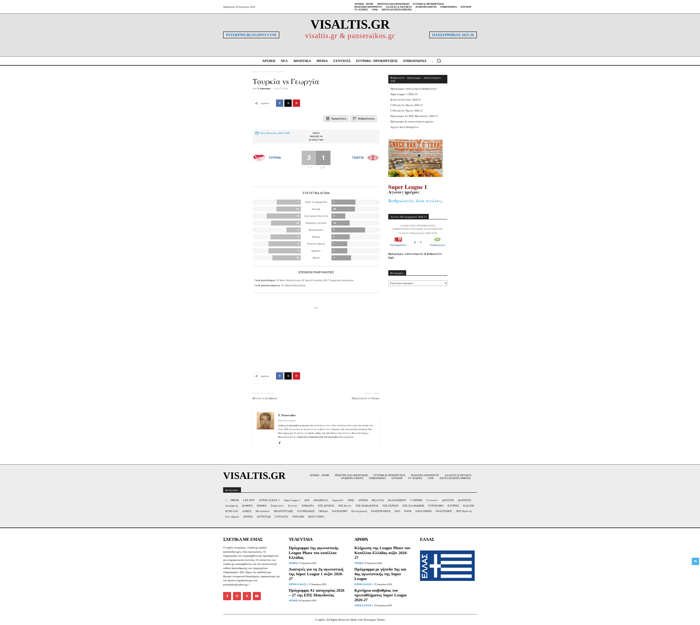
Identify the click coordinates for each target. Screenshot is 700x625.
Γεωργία (358, 157)
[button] (439, 60)
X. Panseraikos (264, 88)
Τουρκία (274, 157)
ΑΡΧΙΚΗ (293, 563)
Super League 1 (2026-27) (404, 94)
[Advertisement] (316, 332)
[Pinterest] (296, 103)
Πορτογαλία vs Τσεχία (366, 398)
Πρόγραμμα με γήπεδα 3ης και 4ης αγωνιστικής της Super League (380, 574)
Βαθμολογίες (366, 118)
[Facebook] (279, 103)
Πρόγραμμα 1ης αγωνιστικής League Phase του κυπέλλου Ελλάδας (314, 553)
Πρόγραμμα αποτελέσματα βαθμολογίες (413, 88)
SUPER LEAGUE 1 (298, 584)
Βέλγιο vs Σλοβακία (265, 398)
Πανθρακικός (437, 245)
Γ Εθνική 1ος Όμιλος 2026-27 (406, 105)
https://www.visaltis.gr (287, 420)
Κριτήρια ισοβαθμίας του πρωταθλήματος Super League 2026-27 (380, 595)
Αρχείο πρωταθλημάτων (404, 127)
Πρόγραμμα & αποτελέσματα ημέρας (412, 121)
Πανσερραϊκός (398, 245)
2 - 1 (418, 242)
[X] (288, 103)
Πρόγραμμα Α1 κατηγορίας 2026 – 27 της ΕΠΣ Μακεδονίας (316, 592)
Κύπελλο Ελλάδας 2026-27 (405, 99)
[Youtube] (257, 596)
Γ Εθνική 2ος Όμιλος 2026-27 (406, 110)
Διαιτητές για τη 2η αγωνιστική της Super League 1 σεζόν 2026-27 (316, 574)
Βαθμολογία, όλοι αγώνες (414, 200)
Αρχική (256, 71)
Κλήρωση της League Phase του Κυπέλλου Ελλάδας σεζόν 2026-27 (382, 553)
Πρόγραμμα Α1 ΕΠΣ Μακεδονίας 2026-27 (414, 116)
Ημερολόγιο (339, 118)
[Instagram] (237, 596)
